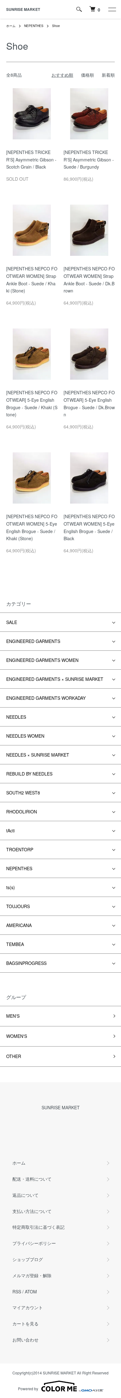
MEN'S (13, 1016)
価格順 (87, 75)
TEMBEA (15, 944)
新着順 (108, 75)
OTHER (13, 1056)
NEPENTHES (33, 26)
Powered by (28, 1388)
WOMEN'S (16, 1036)
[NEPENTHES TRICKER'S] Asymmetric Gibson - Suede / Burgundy (89, 159)
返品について (25, 1195)
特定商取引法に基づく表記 (38, 1227)
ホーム (11, 26)
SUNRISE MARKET (23, 9)
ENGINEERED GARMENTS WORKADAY (46, 698)
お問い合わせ (25, 1340)
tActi (10, 830)
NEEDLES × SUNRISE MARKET (37, 755)
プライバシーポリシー (34, 1243)
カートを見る (25, 1323)
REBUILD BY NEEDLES (29, 774)
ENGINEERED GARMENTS (33, 641)
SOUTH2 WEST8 (23, 792)
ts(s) (10, 887)
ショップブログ (27, 1259)
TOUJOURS (18, 906)
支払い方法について (32, 1211)
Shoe (56, 26)
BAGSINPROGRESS (26, 963)
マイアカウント (27, 1307)
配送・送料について (32, 1179)
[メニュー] (111, 9)
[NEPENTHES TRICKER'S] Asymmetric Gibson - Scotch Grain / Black (31, 159)
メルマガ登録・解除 (32, 1275)
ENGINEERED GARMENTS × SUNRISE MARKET (54, 679)
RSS (16, 1291)
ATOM (31, 1291)
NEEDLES (16, 717)
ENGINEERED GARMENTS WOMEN (42, 660)
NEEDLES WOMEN (25, 736)
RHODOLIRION (21, 811)
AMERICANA (19, 925)
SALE (11, 622)
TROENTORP (19, 849)
